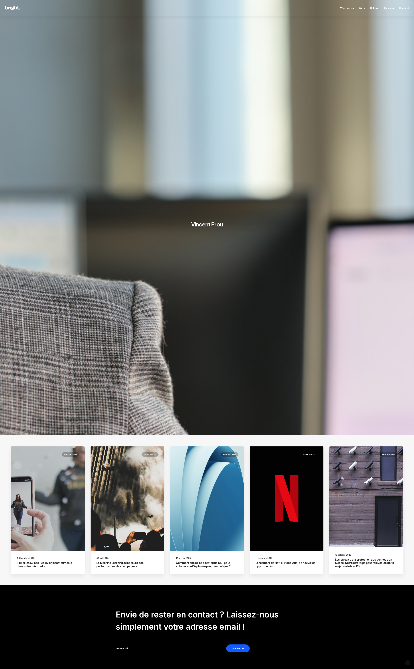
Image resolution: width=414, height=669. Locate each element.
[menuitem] (348, 8)
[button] (48, 498)
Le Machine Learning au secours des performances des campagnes (119, 564)
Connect (404, 8)
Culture (374, 8)
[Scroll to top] (407, 662)
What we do (347, 8)
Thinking (389, 8)
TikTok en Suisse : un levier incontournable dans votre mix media (44, 564)
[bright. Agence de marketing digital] (12, 8)
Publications (70, 454)
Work (362, 8)
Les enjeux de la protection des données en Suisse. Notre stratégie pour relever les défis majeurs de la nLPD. (364, 563)
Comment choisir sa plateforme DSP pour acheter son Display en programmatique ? (203, 564)
